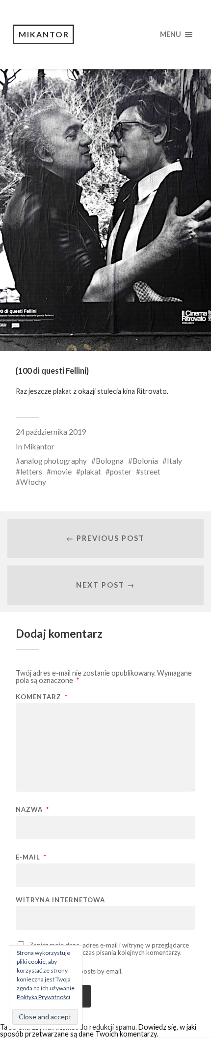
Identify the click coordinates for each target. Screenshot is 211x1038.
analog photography (53, 460)
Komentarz (42, 697)
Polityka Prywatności (43, 997)
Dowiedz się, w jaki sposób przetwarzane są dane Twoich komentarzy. (98, 1030)
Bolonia (145, 460)
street (150, 471)
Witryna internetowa (60, 900)
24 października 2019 (51, 431)
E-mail (31, 857)
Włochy (33, 481)
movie (61, 471)
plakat (90, 471)
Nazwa (32, 809)
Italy (174, 460)
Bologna (110, 460)
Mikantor (44, 34)
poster (121, 471)
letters (31, 471)
